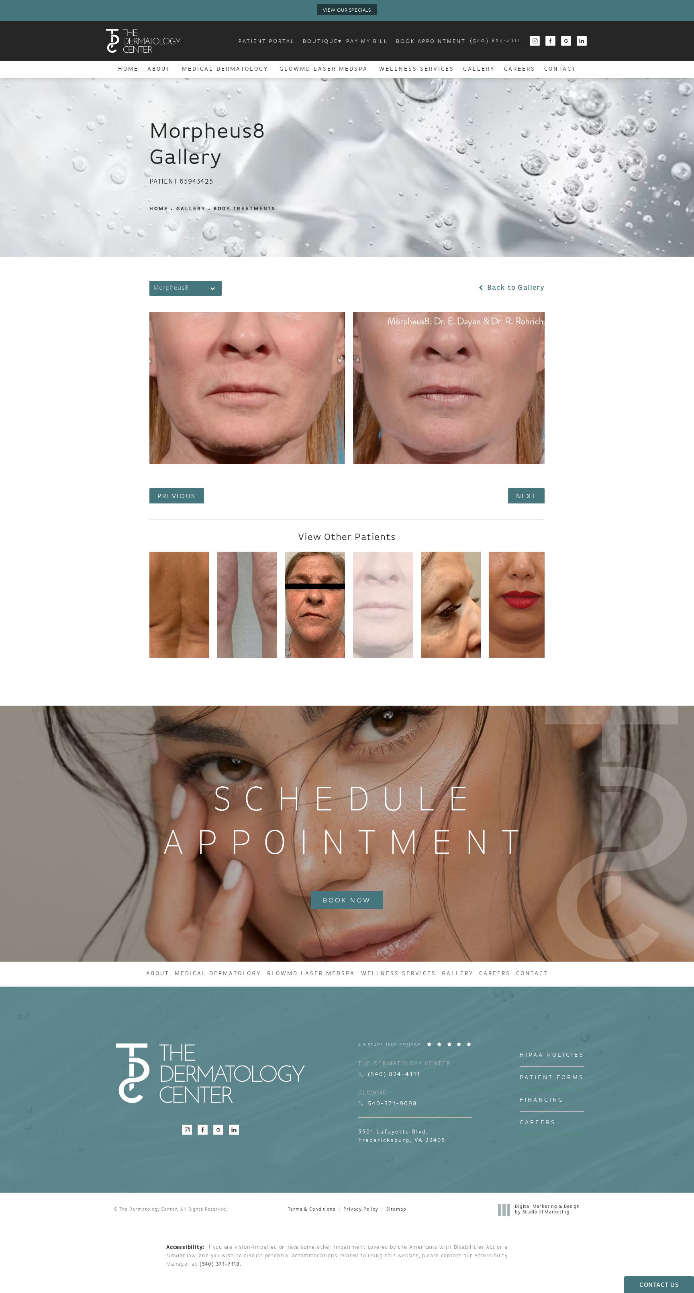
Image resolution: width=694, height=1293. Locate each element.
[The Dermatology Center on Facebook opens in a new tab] (551, 41)
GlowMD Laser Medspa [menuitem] (324, 69)
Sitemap (396, 1209)
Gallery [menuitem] (479, 69)
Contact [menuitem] (560, 69)
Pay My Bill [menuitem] (367, 41)
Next (526, 496)
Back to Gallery (515, 288)
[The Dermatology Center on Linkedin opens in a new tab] (582, 41)
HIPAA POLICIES (552, 1055)
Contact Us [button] (659, 1285)
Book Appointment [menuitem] (431, 41)
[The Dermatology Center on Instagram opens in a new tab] (535, 41)
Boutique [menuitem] (320, 41)
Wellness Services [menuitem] (416, 69)
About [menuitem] (158, 69)
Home (158, 209)
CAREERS (538, 1123)
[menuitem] (535, 41)
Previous (176, 496)
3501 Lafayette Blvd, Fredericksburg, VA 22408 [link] (401, 1136)
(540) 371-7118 (220, 1264)
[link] (495, 41)
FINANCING (542, 1100)
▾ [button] (340, 41)
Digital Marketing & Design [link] (547, 1210)
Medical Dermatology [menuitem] (225, 69)
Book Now (347, 900)
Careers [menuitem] (519, 69)
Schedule (347, 823)
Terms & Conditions (311, 1209)
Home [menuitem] (128, 69)
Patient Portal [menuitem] (267, 41)
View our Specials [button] (347, 9)
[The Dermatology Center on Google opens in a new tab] (566, 41)
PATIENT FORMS (552, 1078)
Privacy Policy (360, 1209)
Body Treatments (245, 209)
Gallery (191, 209)
